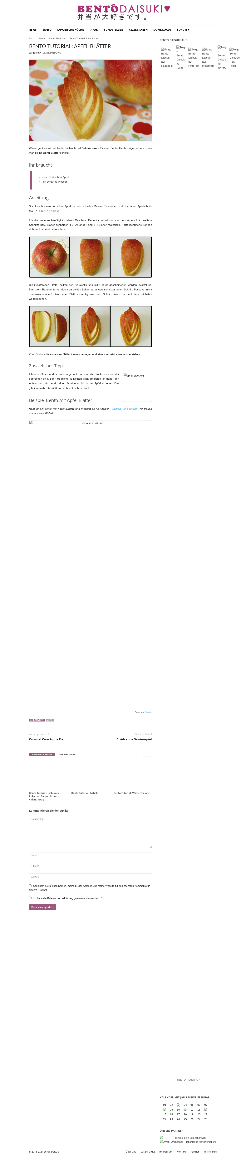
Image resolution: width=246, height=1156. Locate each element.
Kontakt (181, 1151)
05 (192, 1104)
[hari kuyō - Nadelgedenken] (165, 1109)
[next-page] (150, 755)
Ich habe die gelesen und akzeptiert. (67, 898)
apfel (49, 720)
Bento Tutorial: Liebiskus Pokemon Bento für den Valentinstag (44, 796)
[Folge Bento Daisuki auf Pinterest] (193, 58)
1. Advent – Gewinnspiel (134, 739)
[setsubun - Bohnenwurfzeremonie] (179, 1105)
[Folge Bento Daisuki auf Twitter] (180, 57)
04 (185, 1104)
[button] (215, 29)
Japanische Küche (70, 29)
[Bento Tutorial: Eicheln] (90, 774)
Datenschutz (147, 1151)
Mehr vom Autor (66, 754)
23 (171, 1119)
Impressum (165, 1151)
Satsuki (37, 52)
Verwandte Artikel (42, 754)
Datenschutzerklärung (60, 898)
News (33, 29)
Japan (94, 29)
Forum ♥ (183, 29)
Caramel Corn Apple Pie (46, 739)
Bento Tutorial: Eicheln (84, 793)
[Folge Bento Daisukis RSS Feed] (234, 58)
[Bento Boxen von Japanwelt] (188, 1138)
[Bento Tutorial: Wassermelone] (133, 774)
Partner (194, 1151)
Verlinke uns (211, 1151)
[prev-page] (145, 755)
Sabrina (148, 712)
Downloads (162, 29)
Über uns (131, 1151)
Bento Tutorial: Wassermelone (132, 793)
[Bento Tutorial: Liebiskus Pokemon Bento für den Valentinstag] (48, 774)
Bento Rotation (188, 1079)
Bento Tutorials (57, 38)
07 (205, 1104)
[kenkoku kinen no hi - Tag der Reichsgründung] (186, 1109)
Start (31, 38)
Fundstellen (113, 29)
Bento (47, 29)
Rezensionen (138, 29)
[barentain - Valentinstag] (206, 1109)
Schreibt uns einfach (125, 408)
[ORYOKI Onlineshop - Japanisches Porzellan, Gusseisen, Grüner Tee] (188, 1142)
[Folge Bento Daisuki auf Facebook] (167, 58)
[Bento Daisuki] (123, 12)
